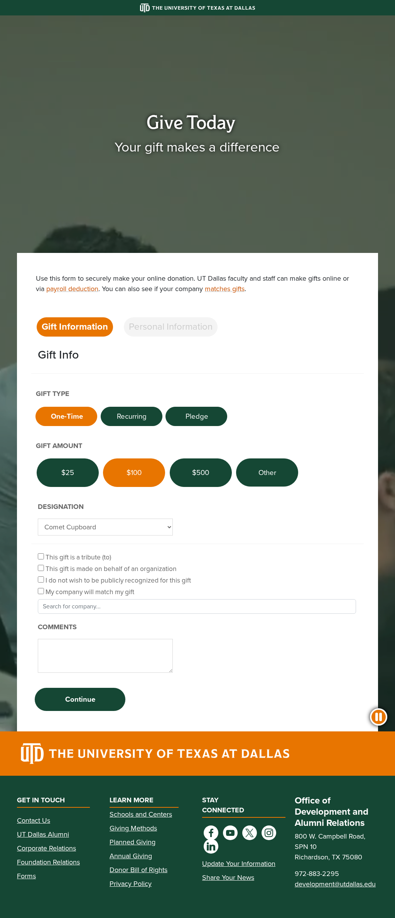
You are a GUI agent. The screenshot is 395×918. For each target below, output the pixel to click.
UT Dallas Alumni (43, 834)
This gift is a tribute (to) (77, 557)
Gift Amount (59, 446)
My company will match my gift (89, 591)
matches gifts (225, 289)
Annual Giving (131, 856)
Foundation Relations (48, 862)
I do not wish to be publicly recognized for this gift (117, 580)
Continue (80, 699)
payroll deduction (72, 289)
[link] (197, 753)
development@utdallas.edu (335, 884)
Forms (26, 876)
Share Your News (228, 878)
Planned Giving (132, 842)
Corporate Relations (46, 848)
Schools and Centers (141, 814)
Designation (61, 507)
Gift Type (52, 394)
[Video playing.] (378, 717)
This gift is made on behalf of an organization (110, 568)
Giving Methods (133, 828)
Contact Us (33, 820)
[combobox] (197, 606)
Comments (57, 627)
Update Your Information (238, 864)
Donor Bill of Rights (138, 870)
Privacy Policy (131, 884)
